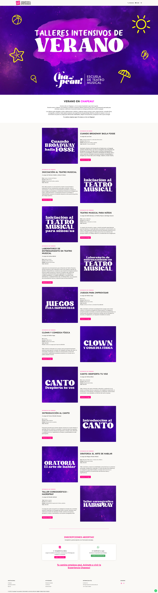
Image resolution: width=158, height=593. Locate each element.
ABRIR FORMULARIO (60, 557)
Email (137, 3)
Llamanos (131, 3)
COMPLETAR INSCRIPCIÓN (98, 555)
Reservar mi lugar (85, 160)
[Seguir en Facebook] (124, 583)
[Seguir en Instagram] (121, 583)
